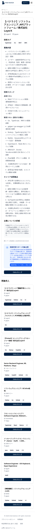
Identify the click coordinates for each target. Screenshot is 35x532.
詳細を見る (16, 272)
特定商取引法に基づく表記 (10, 524)
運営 (21, 524)
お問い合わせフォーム (8, 528)
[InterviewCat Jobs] (8, 3)
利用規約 (20, 519)
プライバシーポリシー (8, 519)
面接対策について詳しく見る (20, 265)
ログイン (25, 3)
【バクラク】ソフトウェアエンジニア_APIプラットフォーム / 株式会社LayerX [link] (17, 13)
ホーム (4, 9)
